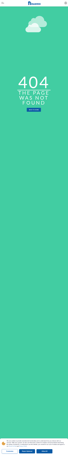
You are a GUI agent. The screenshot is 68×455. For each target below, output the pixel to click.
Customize (9, 451)
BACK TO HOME (34, 109)
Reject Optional (27, 451)
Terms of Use (12, 446)
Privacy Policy (23, 446)
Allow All (44, 451)
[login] (65, 3)
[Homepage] (34, 3)
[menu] (2, 2)
